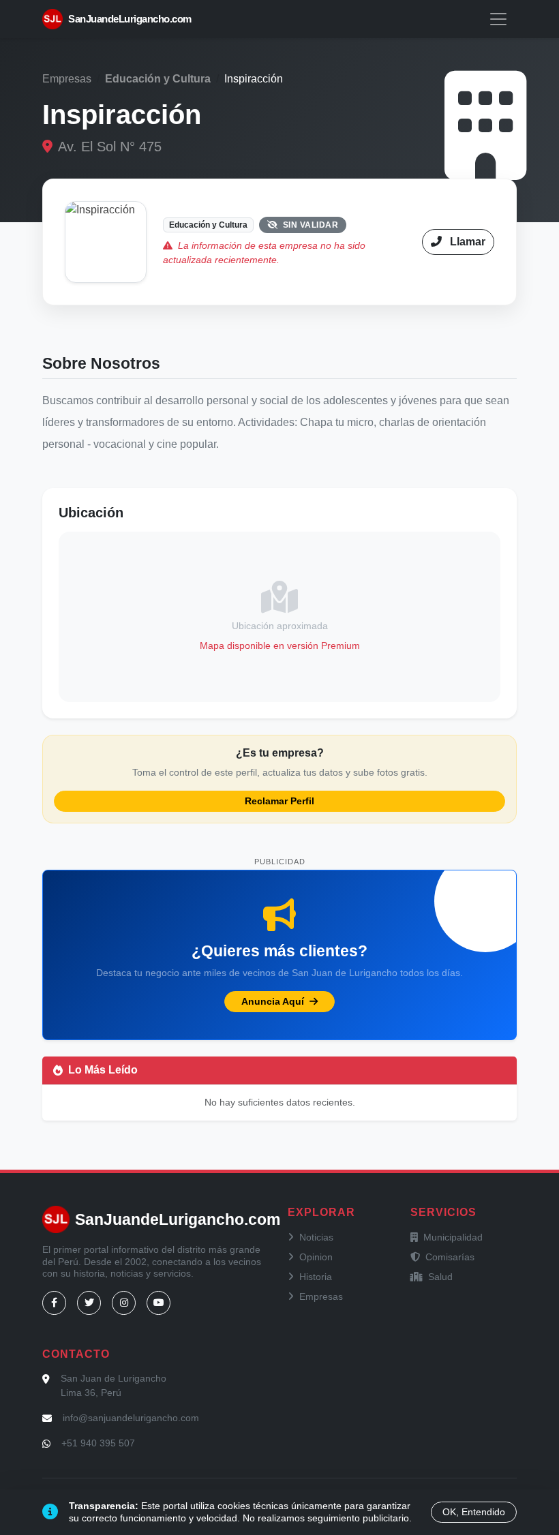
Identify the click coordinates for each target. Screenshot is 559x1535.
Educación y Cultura (158, 79)
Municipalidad (453, 1237)
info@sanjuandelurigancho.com (131, 1417)
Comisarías (449, 1256)
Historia (315, 1276)
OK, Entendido (473, 1511)
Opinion (316, 1256)
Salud (440, 1276)
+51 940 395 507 (98, 1443)
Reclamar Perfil (279, 800)
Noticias (316, 1237)
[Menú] (498, 19)
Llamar (466, 241)
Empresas (66, 79)
